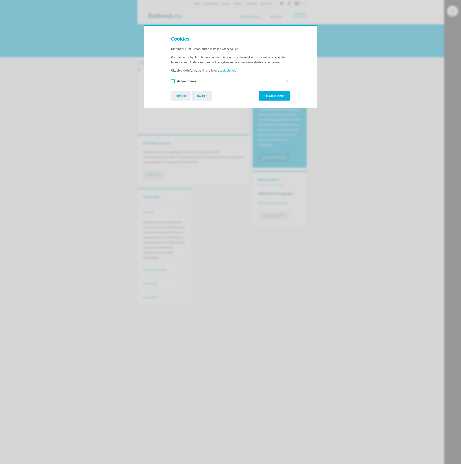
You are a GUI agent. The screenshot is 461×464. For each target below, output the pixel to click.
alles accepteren (274, 96)
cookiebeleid (228, 70)
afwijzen (201, 96)
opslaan (181, 96)
